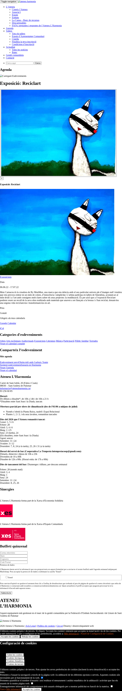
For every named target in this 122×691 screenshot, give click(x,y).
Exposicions (5, 277)
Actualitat (10, 47)
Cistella (15, 39)
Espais (15, 15)
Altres (3, 341)
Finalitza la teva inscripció (24, 41)
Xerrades (93, 341)
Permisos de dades (7, 565)
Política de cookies (46, 626)
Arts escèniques (13, 341)
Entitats (15, 17)
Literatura (50, 341)
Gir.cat (60, 626)
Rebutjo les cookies (30, 637)
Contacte (10, 58)
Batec (14, 52)
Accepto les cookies (10, 637)
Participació (68, 341)
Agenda (9, 28)
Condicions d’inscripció (23, 44)
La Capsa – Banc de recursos (25, 20)
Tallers (9, 31)
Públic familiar (82, 341)
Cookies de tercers (15, 664)
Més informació (71, 633)
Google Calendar (8, 323)
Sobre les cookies (15, 655)
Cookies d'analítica (15, 661)
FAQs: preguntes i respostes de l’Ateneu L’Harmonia (37, 25)
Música (59, 341)
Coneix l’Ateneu (20, 9)
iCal (2, 328)
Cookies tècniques (15, 658)
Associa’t (16, 12)
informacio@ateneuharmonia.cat (15, 388)
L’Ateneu (10, 7)
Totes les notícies (20, 49)
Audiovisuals (27, 341)
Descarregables (19, 23)
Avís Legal (30, 626)
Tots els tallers (18, 33)
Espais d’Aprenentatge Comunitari (28, 36)
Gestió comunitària (15, 55)
